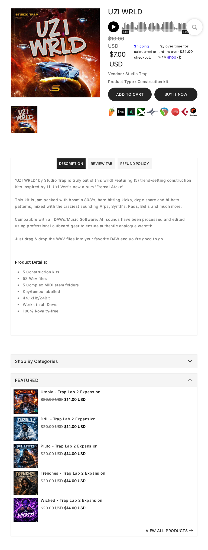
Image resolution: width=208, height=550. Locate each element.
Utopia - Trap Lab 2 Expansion (70, 391)
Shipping (141, 46)
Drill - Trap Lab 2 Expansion (68, 419)
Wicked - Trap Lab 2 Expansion (71, 500)
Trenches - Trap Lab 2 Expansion (73, 473)
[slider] (155, 26)
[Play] (113, 26)
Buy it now (176, 94)
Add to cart (130, 94)
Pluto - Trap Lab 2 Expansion (69, 446)
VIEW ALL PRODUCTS (167, 530)
